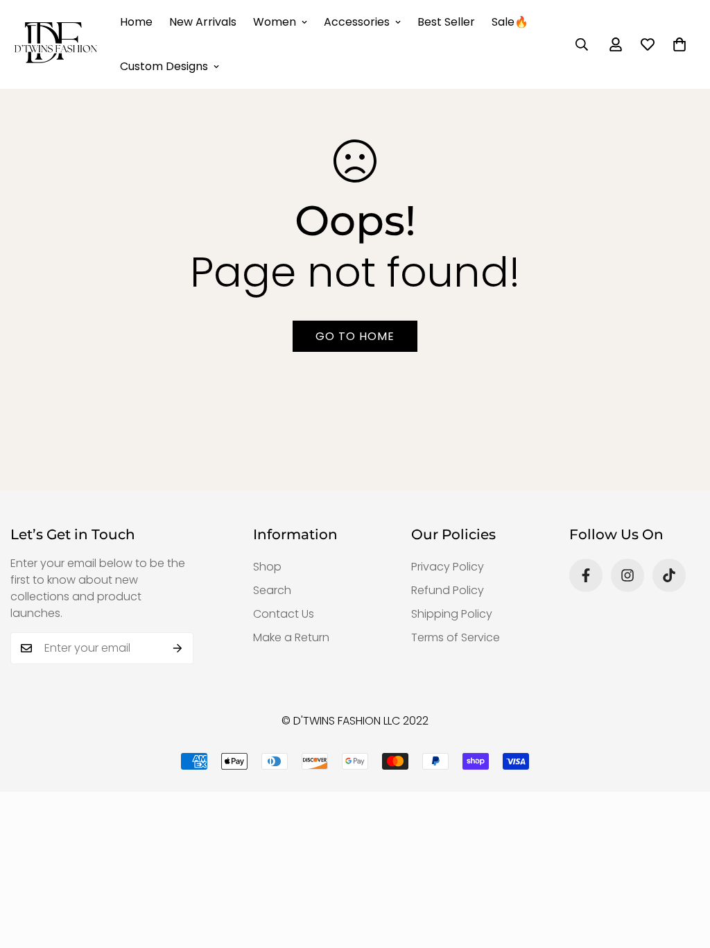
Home (136, 22)
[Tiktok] (669, 575)
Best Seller (446, 22)
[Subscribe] (177, 648)
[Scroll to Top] (683, 872)
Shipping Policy (451, 614)
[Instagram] (627, 575)
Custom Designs (164, 66)
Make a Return (291, 637)
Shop (267, 567)
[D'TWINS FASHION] (55, 44)
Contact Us (283, 614)
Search (272, 590)
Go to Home (355, 336)
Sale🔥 (510, 22)
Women (274, 22)
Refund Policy (447, 590)
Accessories (357, 22)
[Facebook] (586, 575)
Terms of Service (455, 637)
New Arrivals (202, 22)
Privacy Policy (447, 567)
